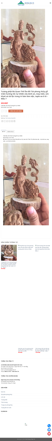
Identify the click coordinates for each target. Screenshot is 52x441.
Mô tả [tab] (3, 131)
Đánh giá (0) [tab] (10, 131)
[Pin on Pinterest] (12, 121)
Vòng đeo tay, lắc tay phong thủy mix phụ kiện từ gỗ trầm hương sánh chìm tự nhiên (25, 350)
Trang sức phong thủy (6, 405)
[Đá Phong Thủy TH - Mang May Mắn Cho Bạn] (26, 3)
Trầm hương (9, 89)
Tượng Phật (16, 89)
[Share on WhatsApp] (2, 121)
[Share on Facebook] (5, 121)
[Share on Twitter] (7, 121)
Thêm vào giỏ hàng (16, 111)
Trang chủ (3, 89)
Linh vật (3, 397)
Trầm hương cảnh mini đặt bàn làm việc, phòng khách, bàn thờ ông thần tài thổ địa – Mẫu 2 (42, 350)
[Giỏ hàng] (50, 3)
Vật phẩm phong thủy (6, 394)
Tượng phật (4, 399)
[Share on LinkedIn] (14, 121)
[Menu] (2, 3)
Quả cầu (3, 392)
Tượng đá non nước (6, 407)
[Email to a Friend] (9, 121)
